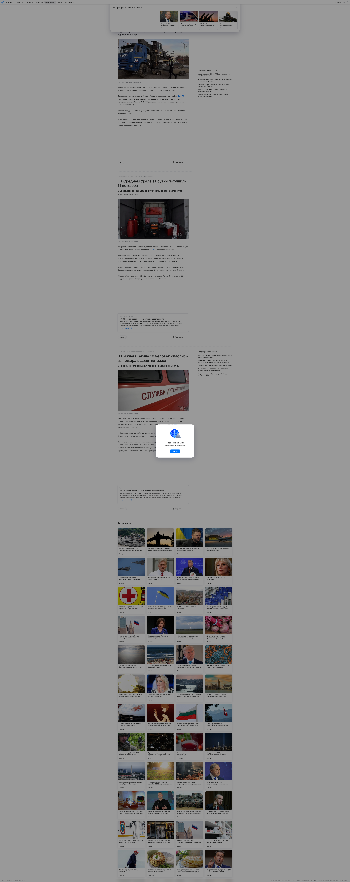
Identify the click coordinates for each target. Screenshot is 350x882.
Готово (175, 451)
